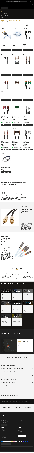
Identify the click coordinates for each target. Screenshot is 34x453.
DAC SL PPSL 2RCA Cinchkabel (15, 43)
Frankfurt (28, 343)
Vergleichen (3, 28)
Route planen (22, 348)
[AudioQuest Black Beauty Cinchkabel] (6, 134)
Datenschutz (20, 431)
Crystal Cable (27, 294)
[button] (32, 1)
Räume (2, 4)
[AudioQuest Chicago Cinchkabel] (17, 109)
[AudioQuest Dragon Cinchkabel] (28, 109)
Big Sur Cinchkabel (15, 142)
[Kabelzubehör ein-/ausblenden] (32, 17)
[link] (8, 175)
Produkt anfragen (27, 124)
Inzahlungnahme (3, 437)
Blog (32, 4)
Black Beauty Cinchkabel (5, 142)
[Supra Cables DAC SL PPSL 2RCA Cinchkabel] (17, 34)
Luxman (15, 306)
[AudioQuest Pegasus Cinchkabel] (28, 59)
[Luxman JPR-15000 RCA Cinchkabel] (6, 159)
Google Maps (4, 424)
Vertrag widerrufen (22, 435)
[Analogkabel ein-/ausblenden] (32, 11)
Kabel (5, 9)
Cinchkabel (12, 9)
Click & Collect (3, 436)
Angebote (13, 4)
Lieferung (2, 431)
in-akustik (4, 306)
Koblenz (24, 343)
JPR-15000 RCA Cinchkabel (5, 167)
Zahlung (2, 435)
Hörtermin (3, 430)
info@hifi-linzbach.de (21, 417)
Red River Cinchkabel (4, 92)
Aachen (20, 343)
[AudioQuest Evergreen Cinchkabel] (28, 84)
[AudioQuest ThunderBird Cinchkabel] (17, 59)
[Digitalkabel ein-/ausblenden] (32, 13)
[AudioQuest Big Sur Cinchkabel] (17, 134)
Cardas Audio (16, 294)
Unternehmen (18, 4)
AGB (18, 429)
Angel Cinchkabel (26, 142)
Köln (19, 341)
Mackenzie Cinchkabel (16, 92)
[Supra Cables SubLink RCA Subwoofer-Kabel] (6, 34)
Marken (5, 4)
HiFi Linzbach (4, 448)
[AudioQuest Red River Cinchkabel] (6, 84)
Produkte (9, 4)
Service (22, 4)
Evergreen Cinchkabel (26, 92)
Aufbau (2, 432)
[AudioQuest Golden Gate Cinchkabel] (6, 109)
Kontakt (2, 6)
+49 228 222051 (20, 416)
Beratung (2, 429)
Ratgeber (28, 4)
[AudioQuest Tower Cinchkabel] (28, 34)
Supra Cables (16, 320)
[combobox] (16, 1)
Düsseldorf (23, 341)
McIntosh (26, 306)
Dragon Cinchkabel (26, 117)
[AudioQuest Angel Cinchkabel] (28, 134)
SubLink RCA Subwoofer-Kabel (5, 43)
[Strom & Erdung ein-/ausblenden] (32, 15)
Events (25, 4)
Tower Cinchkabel (26, 42)
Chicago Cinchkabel (15, 117)
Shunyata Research (4, 320)
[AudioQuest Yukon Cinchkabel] (6, 59)
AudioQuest (4, 294)
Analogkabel (8, 9)
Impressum (19, 430)
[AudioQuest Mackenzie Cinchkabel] (17, 84)
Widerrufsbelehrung (21, 432)
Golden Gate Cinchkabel (5, 117)
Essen (27, 341)
